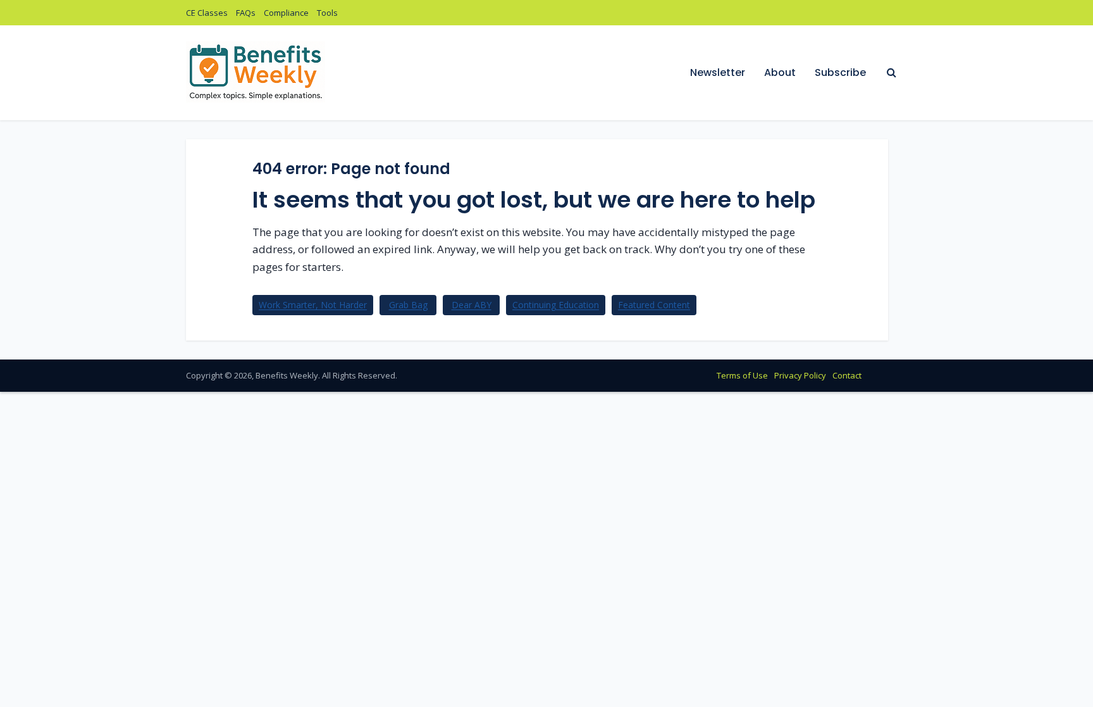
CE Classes (207, 12)
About (780, 72)
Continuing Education (555, 305)
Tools (327, 12)
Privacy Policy (800, 375)
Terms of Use (742, 375)
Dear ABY (471, 305)
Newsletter (717, 72)
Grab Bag (408, 305)
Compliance (286, 12)
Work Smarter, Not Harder (313, 305)
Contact (846, 375)
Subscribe (840, 72)
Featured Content (654, 305)
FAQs (246, 12)
